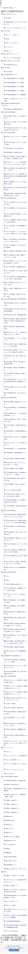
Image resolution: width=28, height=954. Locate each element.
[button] (1, 1)
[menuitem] (1, 3)
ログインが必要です (18, 948)
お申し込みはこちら (14, 950)
